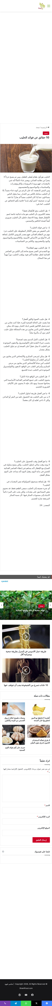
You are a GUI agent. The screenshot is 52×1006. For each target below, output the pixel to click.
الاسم (47, 805)
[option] (26, 605)
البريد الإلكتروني (43, 817)
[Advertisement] (26, 40)
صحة (37, 127)
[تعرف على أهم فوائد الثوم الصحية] (13, 735)
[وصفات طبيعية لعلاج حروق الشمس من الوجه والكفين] (13, 708)
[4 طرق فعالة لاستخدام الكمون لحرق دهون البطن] (38, 731)
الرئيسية (44, 127)
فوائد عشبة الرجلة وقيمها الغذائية (30, 610)
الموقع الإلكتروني (43, 828)
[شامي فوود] (41, 6)
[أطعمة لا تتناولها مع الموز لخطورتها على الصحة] (38, 708)
